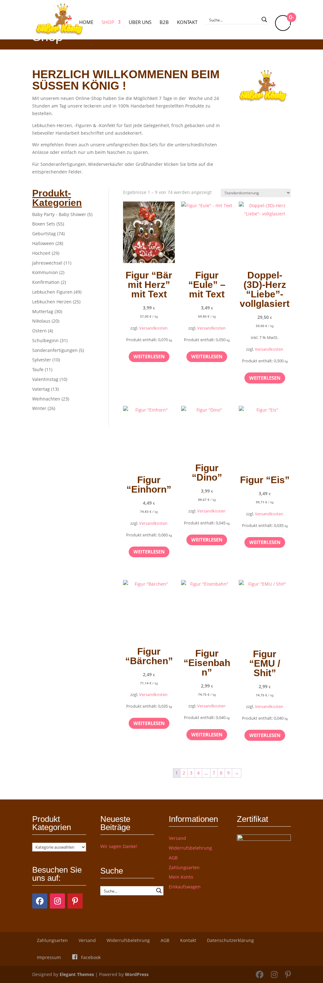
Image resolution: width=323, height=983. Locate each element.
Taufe (38, 369)
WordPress (137, 974)
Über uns (140, 22)
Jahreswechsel (47, 263)
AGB (173, 858)
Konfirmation (46, 282)
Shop (108, 22)
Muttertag (42, 311)
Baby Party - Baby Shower (59, 214)
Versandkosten (153, 328)
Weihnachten (46, 399)
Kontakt (187, 22)
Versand (177, 838)
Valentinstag (45, 379)
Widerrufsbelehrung (190, 848)
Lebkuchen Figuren (52, 292)
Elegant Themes (77, 974)
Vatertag (41, 389)
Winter (39, 408)
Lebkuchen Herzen (52, 302)
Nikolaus (41, 321)
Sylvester (41, 360)
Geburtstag (44, 234)
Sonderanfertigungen (55, 350)
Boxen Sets (43, 224)
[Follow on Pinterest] (75, 901)
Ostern (39, 331)
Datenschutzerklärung (230, 940)
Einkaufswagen (185, 887)
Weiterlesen (149, 356)
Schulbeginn (45, 340)
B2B (164, 22)
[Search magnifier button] (264, 19)
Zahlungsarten (184, 867)
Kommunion (45, 272)
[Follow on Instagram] (57, 901)
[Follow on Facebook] (39, 901)
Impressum (49, 957)
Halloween (43, 243)
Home (86, 22)
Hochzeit (41, 253)
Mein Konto (181, 877)
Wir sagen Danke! (118, 846)
